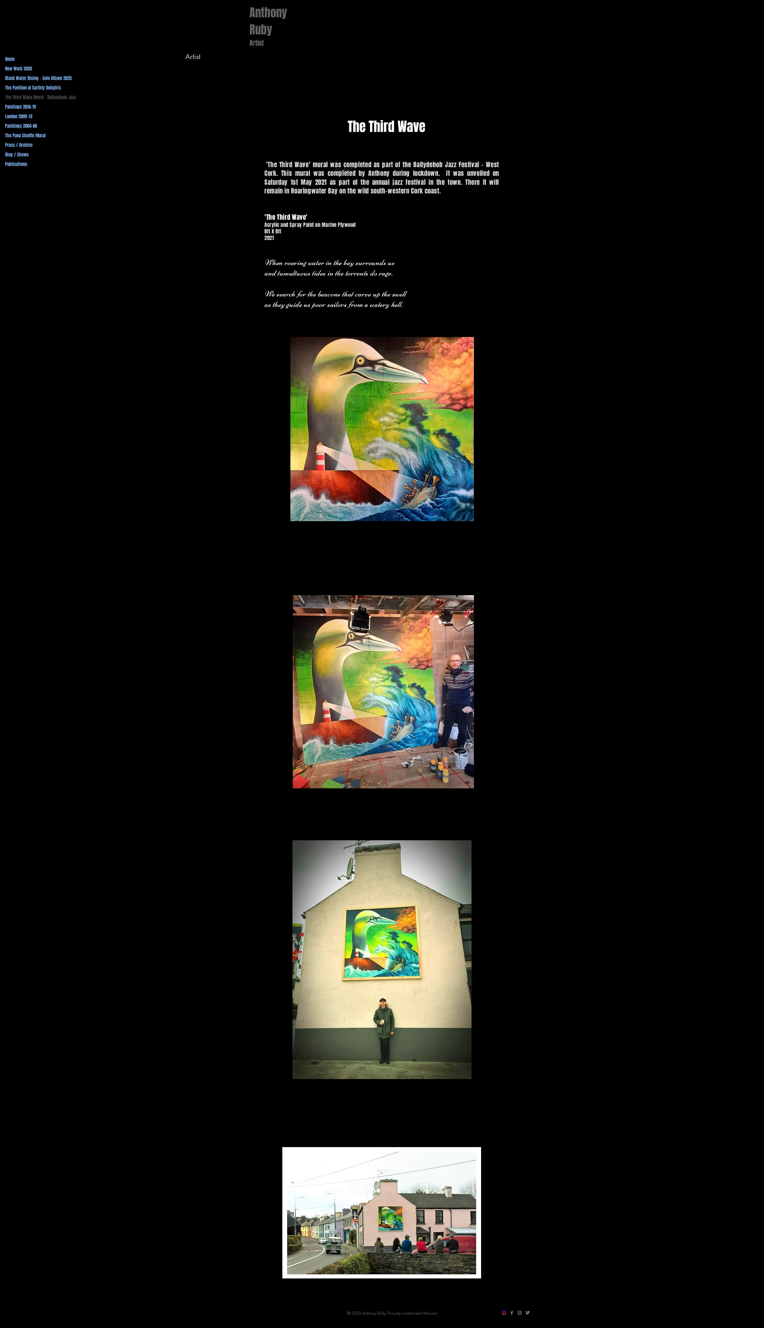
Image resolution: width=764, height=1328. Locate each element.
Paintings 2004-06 (21, 126)
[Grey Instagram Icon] (519, 1312)
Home (10, 59)
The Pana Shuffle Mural (25, 135)
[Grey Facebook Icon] (512, 1312)
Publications (16, 164)
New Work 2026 (18, 68)
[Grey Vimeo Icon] (527, 1312)
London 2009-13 (18, 116)
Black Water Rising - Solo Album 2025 (38, 78)
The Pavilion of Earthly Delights (33, 87)
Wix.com (430, 1313)
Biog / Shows (17, 154)
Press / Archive (19, 145)
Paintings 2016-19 (20, 107)
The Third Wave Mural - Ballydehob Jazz (40, 97)
